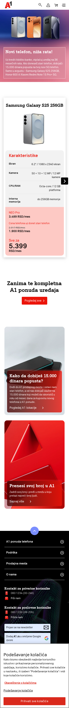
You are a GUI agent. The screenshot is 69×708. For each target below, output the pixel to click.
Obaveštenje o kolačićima (20, 682)
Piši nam (16, 598)
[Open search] (40, 5)
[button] (48, 5)
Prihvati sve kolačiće (34, 701)
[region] (34, 675)
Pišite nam (17, 617)
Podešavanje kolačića (18, 690)
